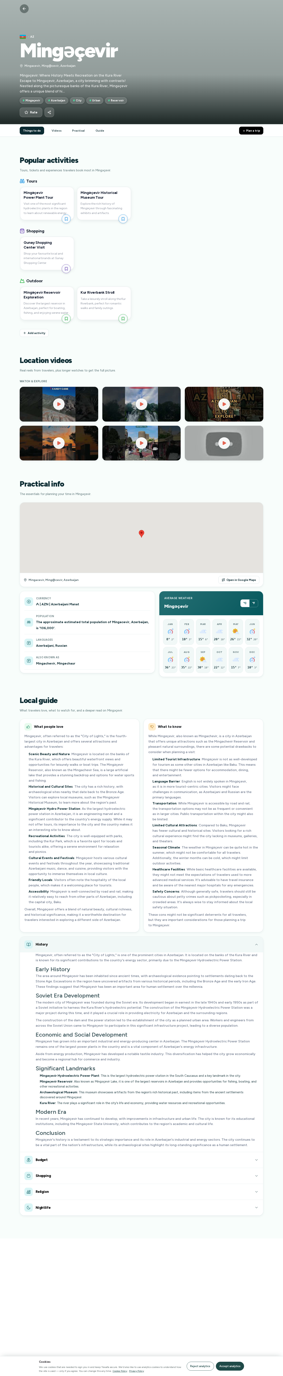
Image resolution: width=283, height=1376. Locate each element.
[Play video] (59, 404)
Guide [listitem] (100, 130)
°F (253, 603)
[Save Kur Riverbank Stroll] (123, 318)
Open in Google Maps (241, 580)
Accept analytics (230, 1366)
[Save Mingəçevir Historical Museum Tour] (123, 218)
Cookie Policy (119, 1370)
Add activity (36, 333)
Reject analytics (200, 1366)
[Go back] (24, 8)
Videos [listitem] (56, 130)
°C (245, 603)
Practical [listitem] (78, 130)
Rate (33, 112)
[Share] (49, 112)
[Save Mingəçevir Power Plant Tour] (66, 218)
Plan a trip (253, 130)
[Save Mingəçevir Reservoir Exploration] (66, 318)
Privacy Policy (136, 1370)
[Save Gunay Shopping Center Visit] (66, 268)
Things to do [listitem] (32, 130)
